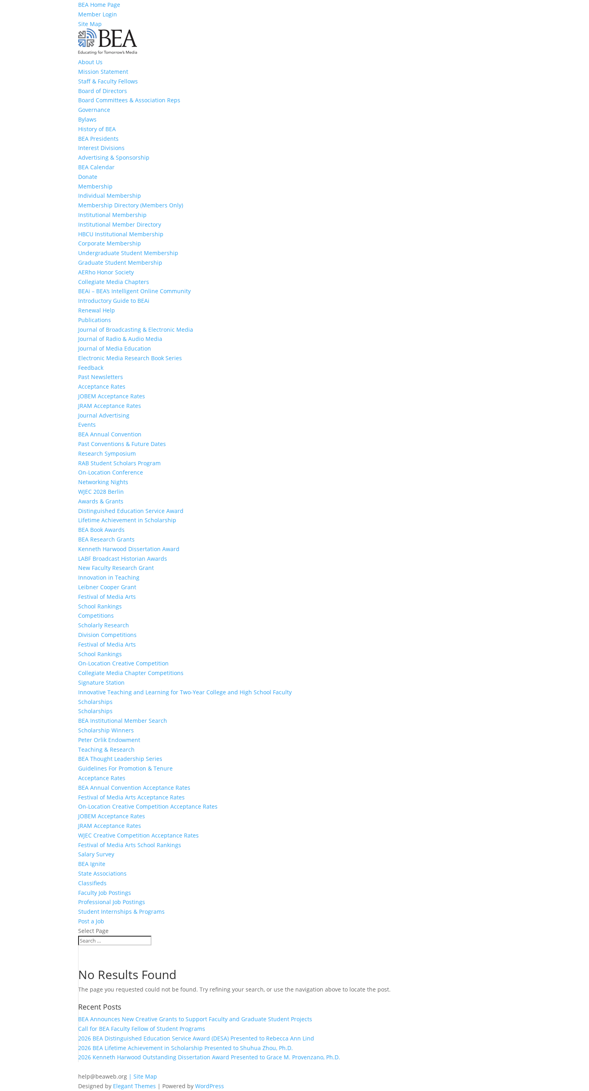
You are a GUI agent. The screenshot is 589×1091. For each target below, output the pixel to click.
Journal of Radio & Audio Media (120, 339)
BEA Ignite (91, 864)
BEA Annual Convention (109, 434)
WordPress (209, 1086)
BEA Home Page (99, 4)
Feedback (90, 367)
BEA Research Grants (106, 539)
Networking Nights (103, 482)
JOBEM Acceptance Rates (111, 396)
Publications (94, 320)
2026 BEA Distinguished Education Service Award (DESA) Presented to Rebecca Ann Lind (197, 1038)
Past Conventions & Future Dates (122, 444)
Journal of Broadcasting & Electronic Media (135, 329)
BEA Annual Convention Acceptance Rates (134, 787)
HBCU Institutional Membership (120, 234)
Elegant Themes (134, 1086)
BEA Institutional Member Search (122, 720)
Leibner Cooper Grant (107, 587)
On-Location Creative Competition (123, 663)
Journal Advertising (103, 415)
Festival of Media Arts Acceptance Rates (131, 797)
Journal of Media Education (114, 348)
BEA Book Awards (101, 529)
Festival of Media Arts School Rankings (129, 845)
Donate (87, 176)
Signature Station (101, 682)
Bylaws (87, 119)
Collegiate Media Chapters (113, 282)
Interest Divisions (101, 148)
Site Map (90, 24)
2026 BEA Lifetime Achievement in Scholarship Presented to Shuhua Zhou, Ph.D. (185, 1048)
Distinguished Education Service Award (131, 511)
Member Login (97, 14)
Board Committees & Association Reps (129, 100)
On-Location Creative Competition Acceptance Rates (148, 806)
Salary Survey (96, 854)
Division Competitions (107, 635)
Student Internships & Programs (121, 911)
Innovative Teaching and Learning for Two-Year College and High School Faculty (185, 692)
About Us (90, 62)
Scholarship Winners (106, 730)
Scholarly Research (103, 625)
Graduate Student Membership (120, 262)
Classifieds (92, 883)
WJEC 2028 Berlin (101, 491)
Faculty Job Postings (104, 892)
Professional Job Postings (111, 902)
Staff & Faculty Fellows (108, 81)
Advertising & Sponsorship (113, 157)
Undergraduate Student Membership (128, 253)
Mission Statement (103, 71)
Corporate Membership (109, 243)
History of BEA (97, 129)
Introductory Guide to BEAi (113, 300)
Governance (94, 110)
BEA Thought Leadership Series (120, 758)
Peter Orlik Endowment (109, 740)
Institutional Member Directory (119, 224)
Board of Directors (102, 91)
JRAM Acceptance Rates (109, 406)
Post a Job (91, 921)
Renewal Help (96, 310)
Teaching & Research (106, 749)
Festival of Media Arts (107, 596)
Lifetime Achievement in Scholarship (127, 520)
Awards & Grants (100, 501)
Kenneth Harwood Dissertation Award (129, 549)
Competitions (96, 615)
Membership (95, 186)
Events (87, 424)
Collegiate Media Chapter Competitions (131, 673)
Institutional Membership (112, 215)
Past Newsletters (100, 377)
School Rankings (100, 606)
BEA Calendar (96, 167)
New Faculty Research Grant (116, 568)
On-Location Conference (110, 472)
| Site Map (143, 1076)
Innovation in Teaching (108, 577)
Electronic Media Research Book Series (130, 358)
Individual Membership (109, 195)
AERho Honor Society (106, 272)
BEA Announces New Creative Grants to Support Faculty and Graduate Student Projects (195, 1019)
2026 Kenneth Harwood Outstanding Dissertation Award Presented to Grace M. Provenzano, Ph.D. (209, 1057)
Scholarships (95, 702)
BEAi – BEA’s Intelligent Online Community (134, 291)
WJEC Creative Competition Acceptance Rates (138, 835)
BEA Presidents (98, 138)
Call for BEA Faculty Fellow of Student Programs (141, 1028)
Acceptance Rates (101, 386)
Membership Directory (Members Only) (130, 205)
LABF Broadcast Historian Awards (122, 558)
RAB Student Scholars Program (119, 463)
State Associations (102, 873)
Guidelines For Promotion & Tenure (125, 768)
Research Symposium (107, 453)
